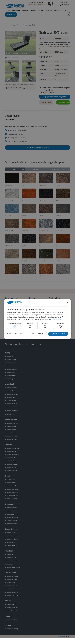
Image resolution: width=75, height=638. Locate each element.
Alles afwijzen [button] (37, 334)
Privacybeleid (57, 319)
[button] (15, 334)
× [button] (67, 302)
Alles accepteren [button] (58, 334)
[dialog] (37, 319)
